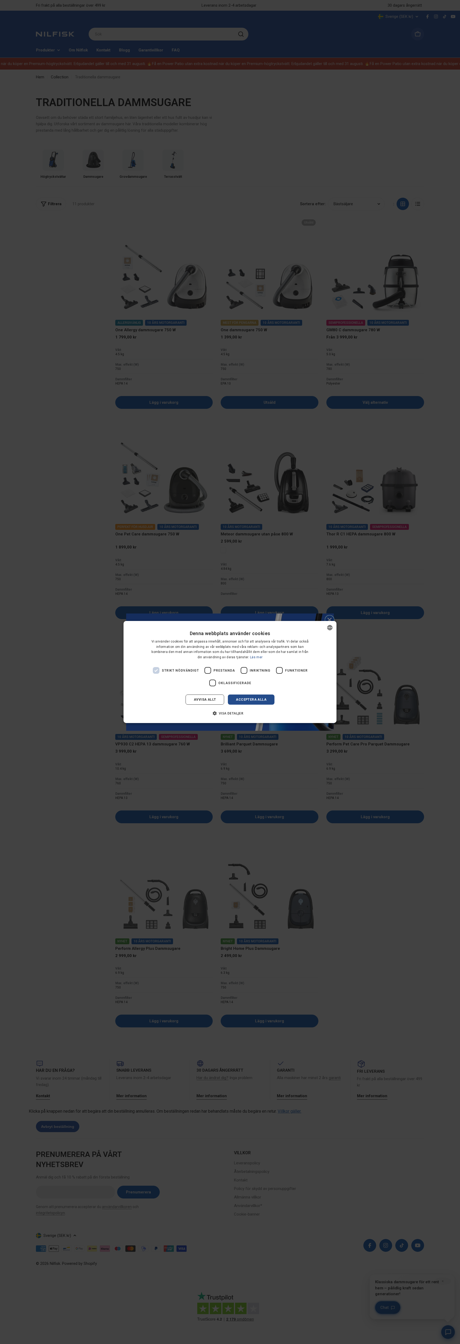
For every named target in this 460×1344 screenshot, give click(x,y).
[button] (230, 713)
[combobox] (329, 627)
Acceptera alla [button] (251, 699)
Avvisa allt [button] (205, 699)
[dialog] (230, 672)
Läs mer (256, 657)
